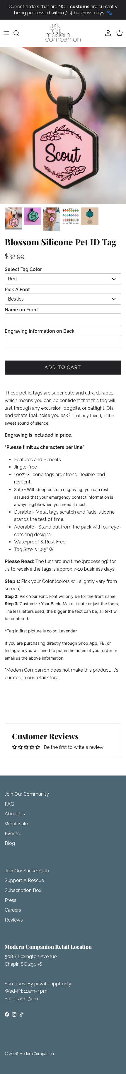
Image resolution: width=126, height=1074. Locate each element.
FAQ (9, 804)
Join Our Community (27, 794)
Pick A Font (17, 289)
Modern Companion (36, 1053)
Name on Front (21, 310)
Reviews (14, 920)
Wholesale (16, 823)
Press (10, 900)
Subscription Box (23, 890)
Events (12, 833)
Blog (10, 843)
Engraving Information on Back (39, 331)
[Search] (19, 33)
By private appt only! (49, 983)
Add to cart (63, 367)
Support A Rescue (24, 880)
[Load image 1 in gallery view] (63, 126)
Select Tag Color (23, 269)
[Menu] (6, 33)
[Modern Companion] (63, 33)
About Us (15, 813)
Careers (13, 910)
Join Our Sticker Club (27, 871)
